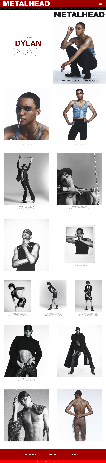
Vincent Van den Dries (32, 49)
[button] (100, 3)
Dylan (28, 43)
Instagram (30, 454)
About (76, 454)
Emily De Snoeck (29, 51)
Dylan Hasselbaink (29, 53)
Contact (53, 454)
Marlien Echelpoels (32, 55)
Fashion (28, 38)
